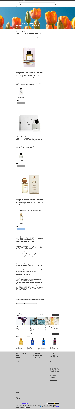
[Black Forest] (43, 341)
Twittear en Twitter (27, 303)
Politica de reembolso (28, 405)
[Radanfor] (21, 341)
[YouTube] (21, 403)
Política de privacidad (39, 405)
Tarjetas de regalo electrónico (21, 353)
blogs (53, 4)
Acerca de (17, 6)
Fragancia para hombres (37, 353)
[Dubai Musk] (32, 341)
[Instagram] (17, 403)
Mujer (27, 4)
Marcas (56, 4)
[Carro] (58, 2)
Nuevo (21, 4)
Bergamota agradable (26, 75)
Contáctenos (18, 357)
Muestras (34, 4)
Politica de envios (33, 405)
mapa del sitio (55, 405)
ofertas (50, 4)
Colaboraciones (18, 405)
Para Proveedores (51, 405)
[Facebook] (18, 403)
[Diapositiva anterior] (56, 336)
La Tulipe (17, 138)
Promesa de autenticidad (45, 405)
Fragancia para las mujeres (37, 355)
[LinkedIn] (20, 403)
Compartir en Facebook (20, 303)
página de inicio (18, 363)
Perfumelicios (18, 29)
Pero (30, 4)
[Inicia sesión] (57, 2)
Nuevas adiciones (36, 359)
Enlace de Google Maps (53, 380)
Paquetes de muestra (36, 357)
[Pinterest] (19, 403)
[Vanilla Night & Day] (55, 341)
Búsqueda (17, 361)
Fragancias (17, 4)
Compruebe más (55, 334)
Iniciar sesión (18, 355)
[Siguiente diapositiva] (58, 336)
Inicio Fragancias (46, 4)
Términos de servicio (22, 405)
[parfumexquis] (17, 2)
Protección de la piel (39, 4)
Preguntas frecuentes (19, 359)
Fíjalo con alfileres (34, 303)
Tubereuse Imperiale (22, 203)
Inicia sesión (58, 0)
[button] (21, 345)
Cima (24, 4)
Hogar (16, 29)
